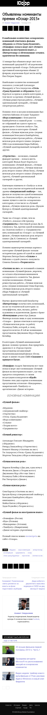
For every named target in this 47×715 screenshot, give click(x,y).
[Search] (43, 3)
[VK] (15, 28)
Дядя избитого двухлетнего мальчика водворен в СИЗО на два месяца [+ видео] (34, 585)
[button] (4, 3)
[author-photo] (23, 609)
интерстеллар (37, 550)
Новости (8, 705)
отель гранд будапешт (11, 556)
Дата (31, 705)
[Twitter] (10, 28)
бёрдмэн (13, 550)
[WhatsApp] (27, 28)
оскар (30, 553)
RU (31, 708)
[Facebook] (4, 28)
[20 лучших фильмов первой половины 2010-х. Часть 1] (8, 650)
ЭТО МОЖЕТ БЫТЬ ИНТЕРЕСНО (16, 637)
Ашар (25, 708)
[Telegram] (21, 28)
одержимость (20, 553)
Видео (24, 705)
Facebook (36, 619)
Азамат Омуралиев (12, 23)
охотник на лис (37, 556)
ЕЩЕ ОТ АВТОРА (10, 641)
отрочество (26, 556)
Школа (37, 705)
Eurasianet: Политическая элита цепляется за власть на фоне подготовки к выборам (13, 585)
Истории (17, 705)
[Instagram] (24, 625)
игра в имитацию (24, 550)
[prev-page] (3, 687)
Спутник (18, 708)
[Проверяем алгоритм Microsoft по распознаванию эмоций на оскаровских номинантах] (8, 661)
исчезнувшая (8, 553)
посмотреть (32, 536)
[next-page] (7, 687)
